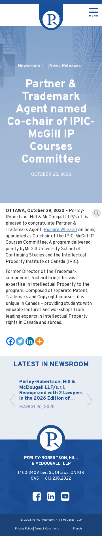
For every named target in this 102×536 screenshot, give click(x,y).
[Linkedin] (30, 341)
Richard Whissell (60, 230)
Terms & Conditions (47, 529)
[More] (39, 341)
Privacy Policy (24, 529)
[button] (12, 400)
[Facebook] (10, 341)
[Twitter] (20, 341)
